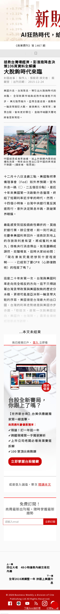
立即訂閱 (50, 521)
